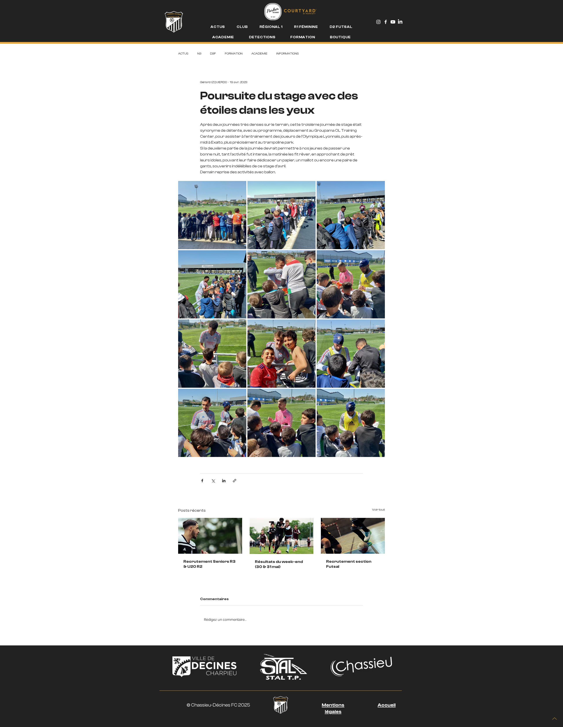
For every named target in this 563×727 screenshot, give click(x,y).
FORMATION (234, 53)
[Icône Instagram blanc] (378, 22)
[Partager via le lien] (234, 481)
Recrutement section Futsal (348, 564)
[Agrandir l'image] (212, 215)
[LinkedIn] (400, 22)
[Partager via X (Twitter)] (213, 481)
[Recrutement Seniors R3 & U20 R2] (210, 536)
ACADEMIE (259, 53)
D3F (213, 53)
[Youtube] (393, 22)
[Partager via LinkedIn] (224, 481)
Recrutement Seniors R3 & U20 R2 (209, 564)
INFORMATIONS (287, 53)
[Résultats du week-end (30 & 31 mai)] (282, 536)
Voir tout (378, 509)
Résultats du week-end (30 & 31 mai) (279, 564)
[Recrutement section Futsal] (353, 536)
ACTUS (183, 53)
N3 (199, 53)
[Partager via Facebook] (202, 481)
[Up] (554, 718)
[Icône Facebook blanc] (385, 22)
